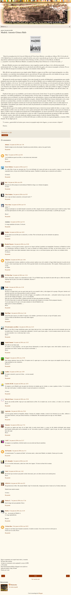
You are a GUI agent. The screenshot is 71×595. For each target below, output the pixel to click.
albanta (7, 144)
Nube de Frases (9, 399)
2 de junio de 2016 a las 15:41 (18, 411)
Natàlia (7, 232)
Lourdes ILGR (9, 384)
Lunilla (7, 372)
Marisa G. (7, 500)
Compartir (4, 135)
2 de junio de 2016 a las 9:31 (18, 204)
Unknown (7, 260)
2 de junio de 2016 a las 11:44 (18, 313)
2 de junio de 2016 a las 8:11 (20, 167)
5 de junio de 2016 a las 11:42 (15, 471)
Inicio (35, 576)
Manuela (7, 425)
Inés (6, 182)
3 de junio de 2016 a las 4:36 (20, 461)
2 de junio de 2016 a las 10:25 (16, 232)
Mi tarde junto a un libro (11, 327)
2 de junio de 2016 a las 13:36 (17, 358)
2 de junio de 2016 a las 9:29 (20, 194)
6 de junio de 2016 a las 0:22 (18, 483)
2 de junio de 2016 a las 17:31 (17, 425)
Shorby (7, 511)
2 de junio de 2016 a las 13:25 (21, 342)
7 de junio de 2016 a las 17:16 (18, 500)
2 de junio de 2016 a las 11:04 (18, 259)
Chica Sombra (9, 194)
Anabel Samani (9, 342)
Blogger (41, 593)
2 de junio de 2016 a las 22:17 (16, 440)
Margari (7, 358)
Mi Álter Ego (8, 275)
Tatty (6, 155)
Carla (6, 471)
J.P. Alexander (9, 461)
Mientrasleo (14, 585)
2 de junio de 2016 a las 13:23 (26, 327)
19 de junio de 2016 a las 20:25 (20, 526)
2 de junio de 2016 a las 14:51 (21, 383)
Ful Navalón (8, 451)
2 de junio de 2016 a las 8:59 (15, 182)
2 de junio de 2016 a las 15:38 (21, 399)
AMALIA (7, 483)
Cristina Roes (8, 526)
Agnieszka (7, 411)
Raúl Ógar (8, 313)
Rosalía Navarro (9, 244)
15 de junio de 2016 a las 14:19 (17, 511)
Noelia (6, 287)
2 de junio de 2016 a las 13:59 (16, 371)
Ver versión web (35, 579)
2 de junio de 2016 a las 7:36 (17, 144)
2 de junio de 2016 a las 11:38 (16, 287)
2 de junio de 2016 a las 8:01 (15, 155)
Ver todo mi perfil (13, 587)
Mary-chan (8, 205)
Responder (7, 149)
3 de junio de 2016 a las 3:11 (19, 451)
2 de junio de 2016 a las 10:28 (21, 244)
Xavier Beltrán (9, 167)
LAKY (7, 440)
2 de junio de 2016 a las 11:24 (20, 275)
